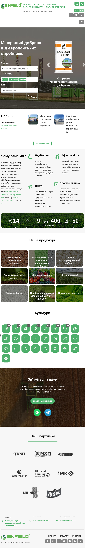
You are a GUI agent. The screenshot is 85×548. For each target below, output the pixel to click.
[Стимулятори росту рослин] (15, 268)
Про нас (27, 4)
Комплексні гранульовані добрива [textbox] (15, 68)
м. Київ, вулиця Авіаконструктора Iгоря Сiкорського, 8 (15, 523)
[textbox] (27, 79)
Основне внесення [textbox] (9, 90)
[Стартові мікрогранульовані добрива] (70, 250)
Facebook (4, 125)
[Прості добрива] (15, 286)
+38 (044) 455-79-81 (41, 520)
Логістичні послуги (33, 7)
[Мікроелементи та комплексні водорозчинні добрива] (42, 250)
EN (81, 10)
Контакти (51, 4)
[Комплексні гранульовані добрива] (15, 250)
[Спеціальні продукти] (70, 286)
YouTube (4, 128)
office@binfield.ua (67, 520)
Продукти (39, 4)
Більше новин (42, 143)
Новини (26, 11)
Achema (10, 200)
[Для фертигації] (70, 268)
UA (76, 10)
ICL (2, 203)
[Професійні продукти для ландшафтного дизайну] (42, 286)
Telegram (12, 125)
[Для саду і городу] (42, 268)
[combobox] (19, 68)
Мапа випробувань (56, 7)
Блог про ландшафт (42, 11)
